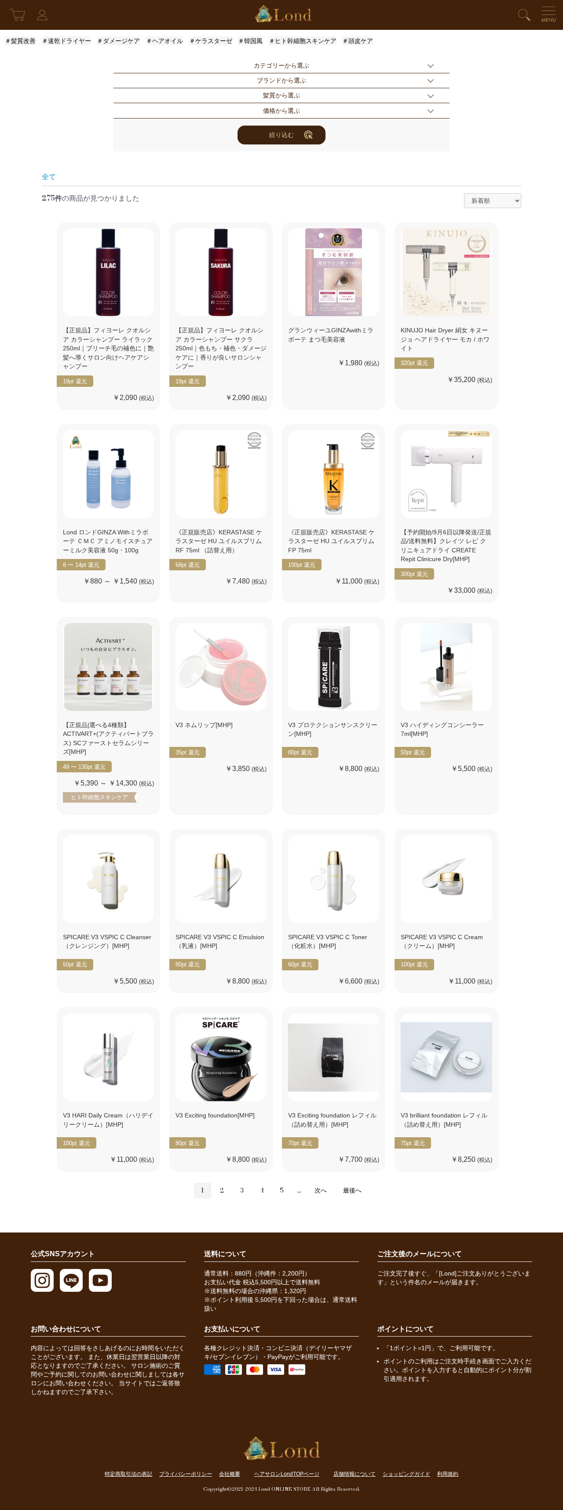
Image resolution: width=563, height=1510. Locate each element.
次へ (320, 1190)
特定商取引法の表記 (128, 1474)
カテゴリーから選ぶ (281, 65)
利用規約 (447, 1474)
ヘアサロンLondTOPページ (286, 1474)
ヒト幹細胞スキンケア (99, 797)
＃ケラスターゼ (210, 41)
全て (49, 176)
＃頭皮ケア (357, 41)
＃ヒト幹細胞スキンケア (302, 41)
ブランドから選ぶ (281, 80)
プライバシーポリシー (185, 1474)
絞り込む (281, 135)
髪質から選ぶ (281, 95)
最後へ (352, 1190)
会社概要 (229, 1474)
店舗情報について (354, 1474)
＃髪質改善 (20, 41)
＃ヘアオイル (164, 41)
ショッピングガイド (406, 1474)
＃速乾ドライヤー (66, 41)
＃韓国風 (250, 41)
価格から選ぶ (281, 110)
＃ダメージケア (118, 41)
